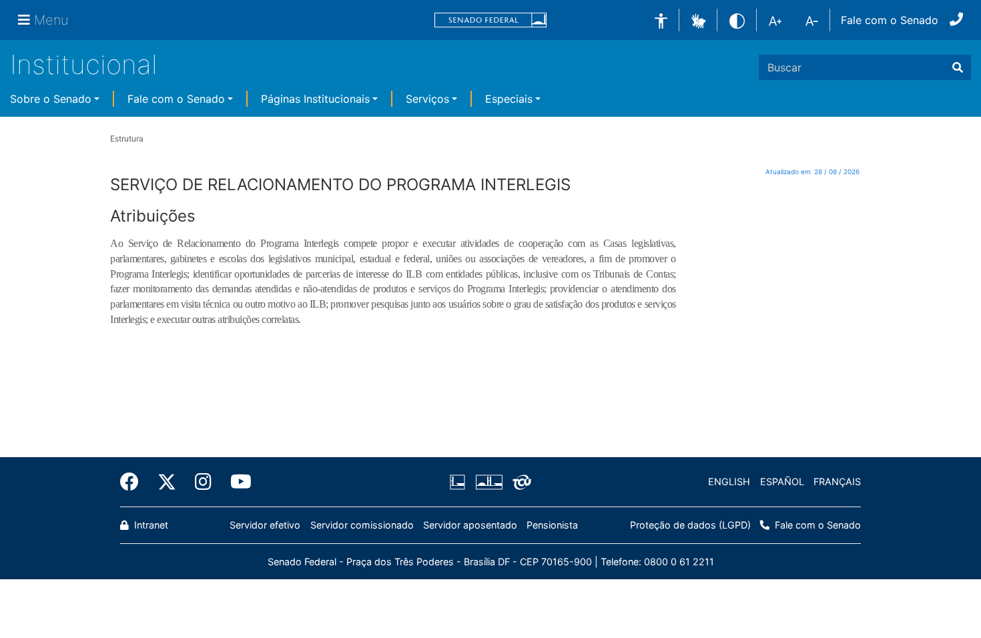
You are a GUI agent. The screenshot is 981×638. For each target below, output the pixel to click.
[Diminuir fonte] (811, 20)
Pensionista (552, 525)
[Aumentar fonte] (775, 20)
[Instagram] (203, 482)
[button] (698, 19)
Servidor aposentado (470, 525)
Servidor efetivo (265, 525)
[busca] (957, 67)
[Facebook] (134, 482)
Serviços (427, 98)
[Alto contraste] (737, 19)
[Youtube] (236, 482)
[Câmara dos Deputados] (460, 482)
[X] (167, 482)
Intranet (149, 525)
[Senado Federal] (490, 20)
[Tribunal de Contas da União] (519, 482)
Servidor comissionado (362, 525)
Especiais (509, 98)
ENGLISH (729, 481)
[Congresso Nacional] (488, 482)
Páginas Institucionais (315, 98)
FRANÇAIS (837, 481)
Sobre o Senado (50, 98)
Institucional (83, 64)
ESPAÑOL (782, 481)
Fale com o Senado (889, 20)
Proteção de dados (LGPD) (690, 525)
